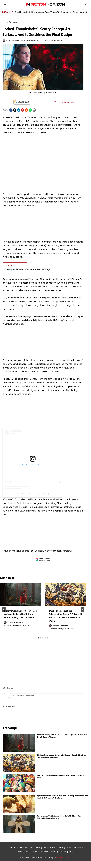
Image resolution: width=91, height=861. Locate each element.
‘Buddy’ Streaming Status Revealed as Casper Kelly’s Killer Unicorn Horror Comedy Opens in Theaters (20, 614)
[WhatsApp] (30, 110)
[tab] (38, 637)
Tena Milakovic (61, 625)
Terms (34, 851)
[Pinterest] (22, 110)
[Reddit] (26, 110)
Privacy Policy (24, 851)
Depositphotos (66, 851)
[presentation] (20, 594)
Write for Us (13, 847)
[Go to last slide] (4, 609)
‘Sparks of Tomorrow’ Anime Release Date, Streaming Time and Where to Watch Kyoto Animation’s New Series (62, 797)
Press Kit (24, 847)
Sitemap (54, 851)
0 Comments (56, 40)
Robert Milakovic (16, 40)
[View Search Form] (86, 4)
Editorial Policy (68, 102)
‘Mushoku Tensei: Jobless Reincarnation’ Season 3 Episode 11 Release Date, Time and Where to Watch (61, 756)
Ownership (44, 851)
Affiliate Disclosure (75, 847)
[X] (14, 110)
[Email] (34, 110)
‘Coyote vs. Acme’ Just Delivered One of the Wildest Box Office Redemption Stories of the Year (59, 817)
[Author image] (4, 40)
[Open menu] (5, 4)
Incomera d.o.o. (63, 857)
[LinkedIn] (18, 110)
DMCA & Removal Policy (54, 847)
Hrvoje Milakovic (17, 622)
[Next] (82, 609)
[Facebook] (11, 110)
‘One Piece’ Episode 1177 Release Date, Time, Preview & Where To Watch (60, 776)
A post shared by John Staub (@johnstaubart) (33, 494)
